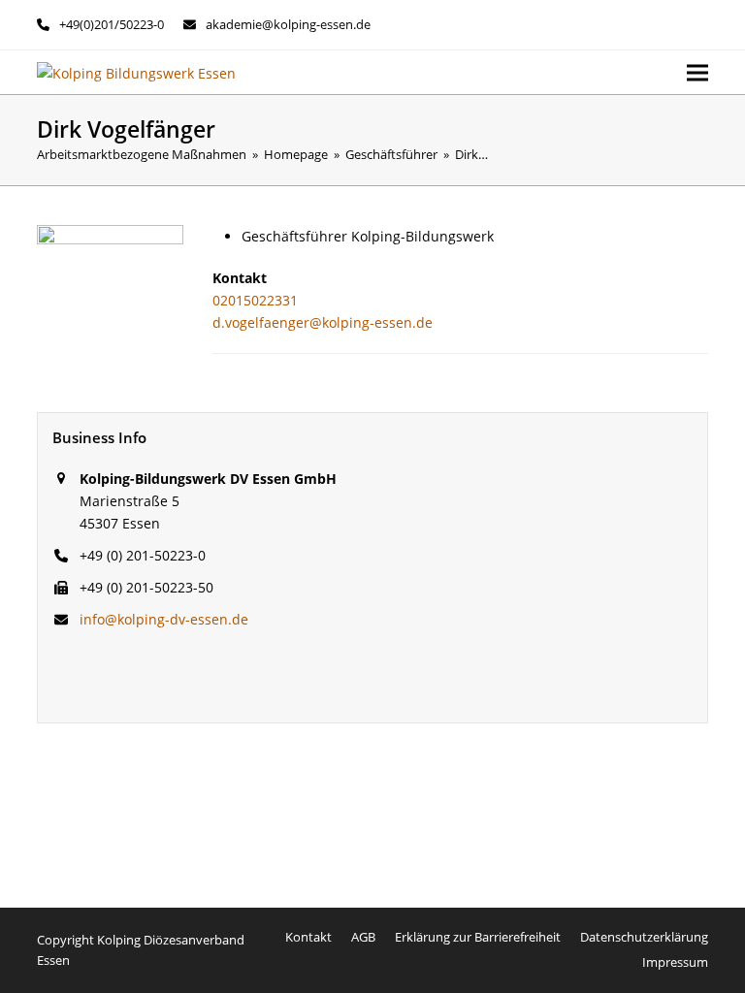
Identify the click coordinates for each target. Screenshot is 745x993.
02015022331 (255, 300)
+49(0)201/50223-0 (111, 24)
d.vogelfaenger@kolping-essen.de (322, 322)
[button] (697, 72)
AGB (363, 936)
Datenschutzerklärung (644, 936)
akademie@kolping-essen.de (288, 24)
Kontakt (308, 936)
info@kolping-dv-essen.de (164, 619)
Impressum (675, 962)
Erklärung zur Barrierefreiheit (478, 936)
